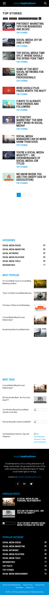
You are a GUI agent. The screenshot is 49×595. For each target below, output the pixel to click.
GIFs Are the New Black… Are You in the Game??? (30, 512)
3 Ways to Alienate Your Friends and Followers (28, 104)
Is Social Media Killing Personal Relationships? (29, 500)
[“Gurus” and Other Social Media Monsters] (40, 296)
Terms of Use (28, 585)
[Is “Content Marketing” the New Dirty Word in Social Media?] (9, 120)
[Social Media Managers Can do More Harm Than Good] (9, 139)
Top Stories (22, 33)
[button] (45, 3)
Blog (5, 19)
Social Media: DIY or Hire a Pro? (29, 41)
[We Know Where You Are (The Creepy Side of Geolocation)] (9, 177)
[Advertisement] (21, 217)
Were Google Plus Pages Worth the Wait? (31, 89)
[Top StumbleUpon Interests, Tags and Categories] (40, 438)
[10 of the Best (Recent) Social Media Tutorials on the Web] (40, 412)
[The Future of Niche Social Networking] (40, 307)
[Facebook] (17, 484)
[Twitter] (31, 484)
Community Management (28, 19)
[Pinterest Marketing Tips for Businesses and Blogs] (9, 26)
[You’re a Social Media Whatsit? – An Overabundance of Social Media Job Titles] (9, 155)
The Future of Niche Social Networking (16, 305)
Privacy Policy (39, 585)
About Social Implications (12, 585)
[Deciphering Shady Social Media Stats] (40, 332)
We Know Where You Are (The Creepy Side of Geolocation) (31, 177)
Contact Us (29, 587)
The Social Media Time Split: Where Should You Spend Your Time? (30, 55)
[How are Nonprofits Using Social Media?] (40, 425)
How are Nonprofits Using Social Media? (17, 422)
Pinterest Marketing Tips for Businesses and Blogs (30, 26)
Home (5, 10)
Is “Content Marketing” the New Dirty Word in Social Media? (29, 121)
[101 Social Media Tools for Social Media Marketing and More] (40, 284)
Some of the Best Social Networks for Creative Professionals (29, 73)
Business (13, 19)
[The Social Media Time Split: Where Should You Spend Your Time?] (9, 56)
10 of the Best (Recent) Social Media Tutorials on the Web (31, 524)
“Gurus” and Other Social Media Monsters (17, 293)
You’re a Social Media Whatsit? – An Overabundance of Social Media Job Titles (30, 158)
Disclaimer (19, 587)
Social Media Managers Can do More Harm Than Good (31, 139)
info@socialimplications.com (29, 477)
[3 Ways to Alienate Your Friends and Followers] (9, 104)
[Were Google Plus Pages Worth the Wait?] (9, 90)
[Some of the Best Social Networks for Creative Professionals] (9, 72)
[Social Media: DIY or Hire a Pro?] (9, 42)
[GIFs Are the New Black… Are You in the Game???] (40, 400)
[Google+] (24, 484)
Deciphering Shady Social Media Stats (16, 329)
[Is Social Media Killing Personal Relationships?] (40, 320)
